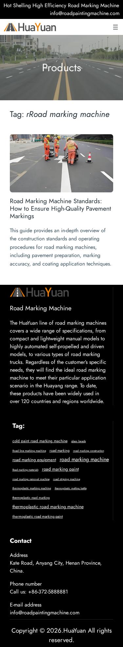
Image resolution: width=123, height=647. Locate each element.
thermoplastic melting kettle (71, 488)
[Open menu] (115, 27)
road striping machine (66, 479)
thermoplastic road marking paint (37, 516)
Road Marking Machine (41, 308)
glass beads (78, 441)
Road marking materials (25, 470)
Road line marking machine (29, 451)
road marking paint (60, 469)
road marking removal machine (31, 479)
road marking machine (84, 459)
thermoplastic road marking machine (48, 506)
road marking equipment (34, 460)
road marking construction (88, 451)
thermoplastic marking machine (31, 488)
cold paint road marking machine (40, 441)
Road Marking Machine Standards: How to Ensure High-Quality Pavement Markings (60, 208)
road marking (60, 450)
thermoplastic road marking (31, 497)
